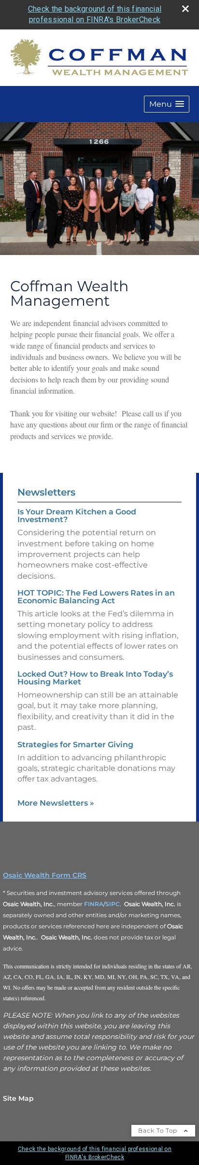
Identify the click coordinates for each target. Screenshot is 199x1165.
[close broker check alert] (185, 9)
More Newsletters (55, 803)
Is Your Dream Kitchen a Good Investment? (76, 515)
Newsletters (46, 492)
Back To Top (158, 1130)
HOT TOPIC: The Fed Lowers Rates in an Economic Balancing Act (96, 596)
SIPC (112, 904)
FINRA (93, 904)
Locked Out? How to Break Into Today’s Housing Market (95, 677)
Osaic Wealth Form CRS (44, 875)
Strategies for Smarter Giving (75, 744)
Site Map (18, 1098)
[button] (166, 104)
